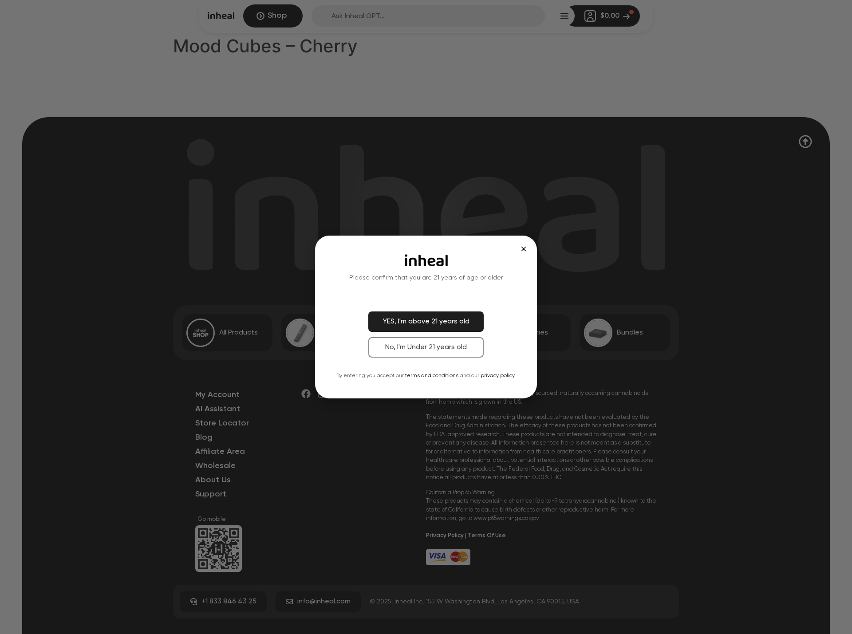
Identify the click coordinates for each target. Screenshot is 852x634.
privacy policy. (498, 375)
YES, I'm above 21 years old (426, 321)
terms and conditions (431, 375)
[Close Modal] (523, 249)
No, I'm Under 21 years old (426, 347)
